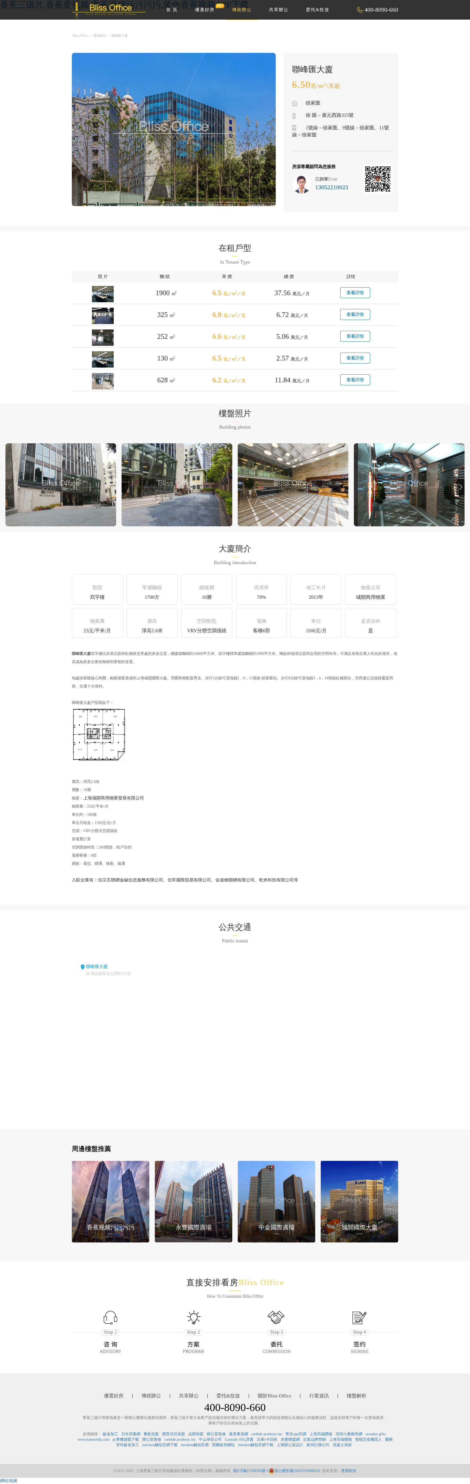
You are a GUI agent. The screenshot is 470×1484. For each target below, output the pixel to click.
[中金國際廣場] (276, 1201)
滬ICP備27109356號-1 (251, 1471)
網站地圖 (8, 1480)
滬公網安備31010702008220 (297, 1471)
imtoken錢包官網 (195, 1445)
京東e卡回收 (267, 1439)
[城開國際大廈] (359, 1201)
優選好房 (205, 9)
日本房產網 (130, 1434)
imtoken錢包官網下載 (160, 1445)
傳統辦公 (242, 9)
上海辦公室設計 (290, 1445)
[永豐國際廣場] (193, 1201)
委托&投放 (317, 9)
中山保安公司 (210, 1439)
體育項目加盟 (173, 1434)
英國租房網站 (223, 1445)
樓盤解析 (356, 1395)
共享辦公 (279, 9)
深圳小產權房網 (349, 1434)
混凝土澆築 (342, 1445)
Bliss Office (80, 36)
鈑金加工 (110, 1434)
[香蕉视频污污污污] (110, 1201)
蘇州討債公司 (318, 1445)
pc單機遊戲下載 (126, 1439)
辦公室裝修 (216, 1434)
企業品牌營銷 (314, 1439)
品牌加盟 (195, 1434)
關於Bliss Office (274, 1395)
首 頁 (172, 9)
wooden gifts (375, 1434)
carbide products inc (266, 1434)
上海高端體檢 (321, 1434)
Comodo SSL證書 (239, 1439)
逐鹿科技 (348, 1471)
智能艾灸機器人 (368, 1439)
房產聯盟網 (290, 1439)
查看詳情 (355, 292)
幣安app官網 (296, 1434)
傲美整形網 (238, 1434)
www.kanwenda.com (93, 1439)
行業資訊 (319, 1395)
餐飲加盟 (151, 1434)
